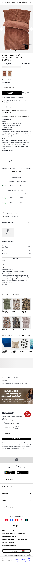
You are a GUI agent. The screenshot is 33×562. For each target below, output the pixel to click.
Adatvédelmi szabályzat (9, 531)
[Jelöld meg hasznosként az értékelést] (3, 262)
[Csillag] (13, 259)
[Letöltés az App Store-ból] (23, 472)
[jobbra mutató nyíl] (31, 29)
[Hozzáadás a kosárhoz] (26, 47)
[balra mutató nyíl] (1, 29)
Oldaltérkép (21, 534)
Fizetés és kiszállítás (7, 480)
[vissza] (2, 2)
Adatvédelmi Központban (9, 536)
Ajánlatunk (5, 493)
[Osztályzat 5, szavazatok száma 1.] (25, 64)
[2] (17, 50)
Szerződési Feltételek (8, 534)
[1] (15, 50)
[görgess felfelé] (16, 459)
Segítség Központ (7, 487)
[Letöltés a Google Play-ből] (9, 472)
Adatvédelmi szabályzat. (19, 448)
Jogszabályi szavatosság (9, 545)
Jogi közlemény (22, 539)
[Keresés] (30, 2)
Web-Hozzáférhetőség (8, 539)
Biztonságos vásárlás (7, 507)
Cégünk (4, 500)
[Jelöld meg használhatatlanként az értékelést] (3, 265)
